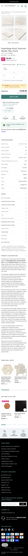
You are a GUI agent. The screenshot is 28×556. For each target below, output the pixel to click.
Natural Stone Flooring (8, 449)
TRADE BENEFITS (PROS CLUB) (9, 464)
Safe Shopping (5, 454)
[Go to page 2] (14, 390)
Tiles (12, 12)
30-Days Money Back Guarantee (10, 446)
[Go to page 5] (24, 425)
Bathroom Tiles (5, 477)
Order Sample (8, 110)
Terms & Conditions (19, 548)
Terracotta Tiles (6, 492)
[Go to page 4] (19, 425)
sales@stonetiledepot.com (8, 512)
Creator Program (6, 466)
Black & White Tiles (7, 480)
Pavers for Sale (5, 487)
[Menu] (2, 6)
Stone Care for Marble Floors (10, 451)
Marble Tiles (7, 12)
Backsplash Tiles (6, 475)
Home (2, 12)
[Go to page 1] (5, 390)
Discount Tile (5, 482)
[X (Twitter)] (13, 530)
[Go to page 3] (23, 390)
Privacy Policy (5, 459)
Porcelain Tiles (5, 490)
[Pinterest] (9, 530)
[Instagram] (6, 530)
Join (22, 504)
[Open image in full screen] (7, 21)
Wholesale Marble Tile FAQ (9, 456)
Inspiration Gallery (7, 461)
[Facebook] (2, 530)
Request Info (22, 64)
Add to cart (14, 97)
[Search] (18, 6)
